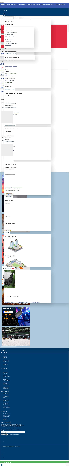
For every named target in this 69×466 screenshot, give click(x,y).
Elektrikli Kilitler (8, 86)
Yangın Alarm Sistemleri (9, 95)
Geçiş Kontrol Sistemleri (9, 60)
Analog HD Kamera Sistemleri (10, 51)
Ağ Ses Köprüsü (8, 216)
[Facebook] (4, 437)
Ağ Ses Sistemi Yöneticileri (10, 223)
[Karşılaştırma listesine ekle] (6, 136)
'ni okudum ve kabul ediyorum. (10, 434)
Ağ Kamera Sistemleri (9, 24)
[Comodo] (3, 457)
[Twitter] (4, 439)
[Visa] (3, 449)
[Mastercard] (3, 452)
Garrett (6, 180)
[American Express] (3, 454)
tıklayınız (2, 5)
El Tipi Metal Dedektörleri (10, 174)
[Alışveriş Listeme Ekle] (2, 136)
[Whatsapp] (4, 441)
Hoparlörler (7, 203)
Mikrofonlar (7, 209)
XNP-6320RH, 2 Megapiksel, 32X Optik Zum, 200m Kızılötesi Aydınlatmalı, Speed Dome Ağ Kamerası (22, 302)
